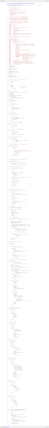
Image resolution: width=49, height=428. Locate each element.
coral (7, 3)
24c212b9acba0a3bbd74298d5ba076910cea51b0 (19, 3)
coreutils (29, 3)
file (21, 5)
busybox (10, 3)
